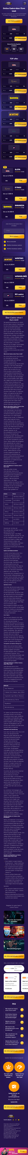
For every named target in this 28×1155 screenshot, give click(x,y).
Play (20, 180)
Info (7, 180)
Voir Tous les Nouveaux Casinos (14, 312)
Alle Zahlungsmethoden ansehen (14, 956)
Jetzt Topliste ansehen (14, 21)
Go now (22, 1151)
